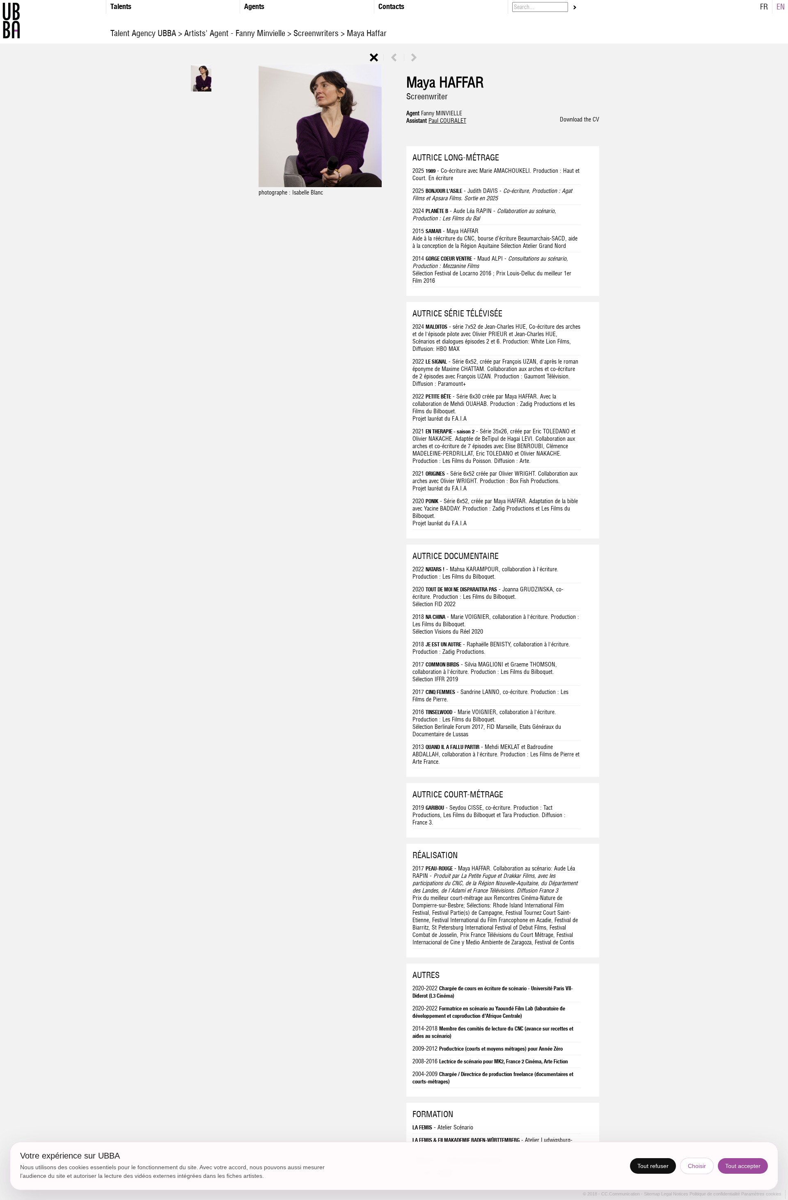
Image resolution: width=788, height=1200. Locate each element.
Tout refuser (653, 1166)
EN (781, 6)
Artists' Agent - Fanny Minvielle (234, 33)
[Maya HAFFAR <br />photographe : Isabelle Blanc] (201, 89)
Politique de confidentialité (715, 1194)
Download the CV (579, 119)
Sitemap (652, 1194)
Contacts (391, 6)
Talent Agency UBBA (144, 33)
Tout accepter (743, 1166)
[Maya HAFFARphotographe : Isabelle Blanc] (320, 185)
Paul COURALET (447, 120)
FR (764, 6)
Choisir (697, 1166)
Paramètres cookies (761, 1194)
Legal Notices (675, 1194)
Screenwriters (316, 33)
